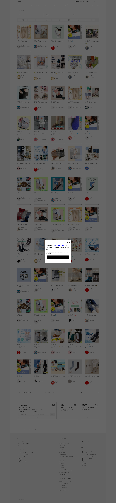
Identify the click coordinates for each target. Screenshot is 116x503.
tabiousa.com (60, 245)
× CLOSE (68, 242)
